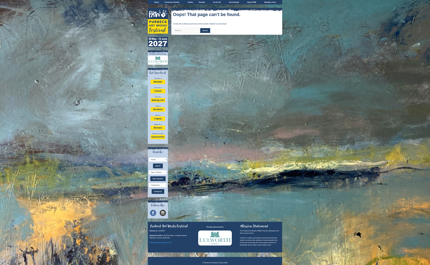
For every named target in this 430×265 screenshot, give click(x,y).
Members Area (270, 2)
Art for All (217, 2)
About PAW (251, 2)
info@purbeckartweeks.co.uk (160, 242)
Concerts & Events (172, 2)
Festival (202, 2)
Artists (190, 2)
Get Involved (234, 2)
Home (156, 2)
